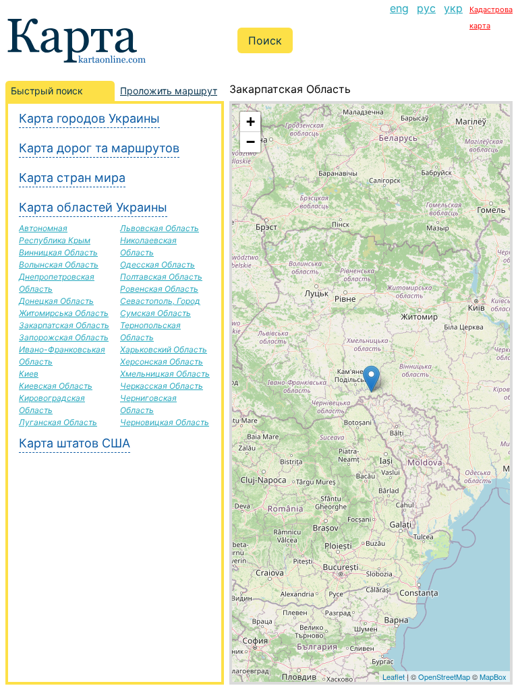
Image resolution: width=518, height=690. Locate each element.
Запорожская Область (64, 337)
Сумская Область (155, 313)
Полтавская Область (161, 277)
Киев (28, 374)
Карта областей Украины (93, 207)
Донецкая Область (56, 301)
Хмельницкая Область (165, 374)
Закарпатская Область (64, 325)
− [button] (250, 141)
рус (426, 8)
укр (453, 8)
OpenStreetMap (444, 676)
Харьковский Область (163, 349)
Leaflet (393, 676)
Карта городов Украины (89, 118)
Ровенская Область (159, 289)
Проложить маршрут (168, 90)
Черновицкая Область (164, 422)
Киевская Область (55, 386)
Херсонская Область (161, 361)
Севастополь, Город (160, 301)
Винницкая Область (58, 252)
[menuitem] (399, 16)
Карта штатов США (74, 443)
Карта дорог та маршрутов (99, 148)
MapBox (493, 676)
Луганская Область (58, 422)
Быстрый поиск (47, 90)
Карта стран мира (72, 177)
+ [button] (250, 121)
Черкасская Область (161, 386)
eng (399, 8)
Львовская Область (159, 228)
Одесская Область (157, 264)
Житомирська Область (64, 313)
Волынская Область (58, 264)
